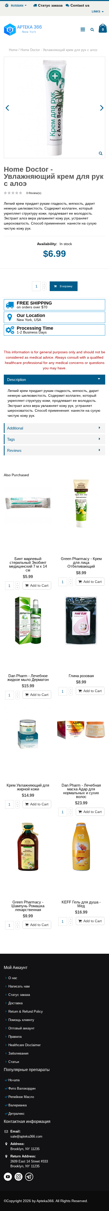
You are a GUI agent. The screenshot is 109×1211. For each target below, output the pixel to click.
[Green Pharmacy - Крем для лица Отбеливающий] (81, 516)
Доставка (15, 1003)
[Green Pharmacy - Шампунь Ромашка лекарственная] (28, 860)
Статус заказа (50, 5)
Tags (11, 439)
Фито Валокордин (21, 1088)
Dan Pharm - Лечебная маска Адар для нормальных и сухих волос (81, 791)
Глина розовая (81, 676)
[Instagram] (18, 1175)
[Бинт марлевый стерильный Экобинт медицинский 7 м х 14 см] (28, 516)
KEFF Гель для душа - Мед (81, 904)
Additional (15, 428)
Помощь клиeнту (21, 1020)
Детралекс (16, 1114)
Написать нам (19, 986)
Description (16, 379)
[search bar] (92, 29)
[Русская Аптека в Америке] (23, 29)
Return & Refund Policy (25, 1011)
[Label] (81, 860)
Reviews (14, 450)
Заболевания (18, 1053)
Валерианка (17, 1105)
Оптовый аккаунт (21, 1028)
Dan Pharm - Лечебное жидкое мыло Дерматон (28, 678)
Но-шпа (14, 1080)
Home (13, 50)
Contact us (79, 5)
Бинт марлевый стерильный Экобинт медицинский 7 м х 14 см (28, 564)
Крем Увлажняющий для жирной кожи (28, 787)
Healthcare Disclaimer (24, 1045)
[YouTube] (8, 1175)
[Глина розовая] (81, 633)
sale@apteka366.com (26, 1136)
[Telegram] (29, 1175)
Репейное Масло (21, 1097)
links (96, 11)
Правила (15, 1037)
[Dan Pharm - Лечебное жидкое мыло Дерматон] (28, 633)
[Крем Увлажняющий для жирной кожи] (28, 743)
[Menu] (83, 29)
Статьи (13, 1062)
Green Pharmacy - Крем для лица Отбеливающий (81, 562)
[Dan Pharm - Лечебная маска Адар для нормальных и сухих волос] (81, 743)
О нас (12, 978)
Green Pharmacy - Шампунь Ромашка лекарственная (27, 906)
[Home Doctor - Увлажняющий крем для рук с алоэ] (100, 153)
